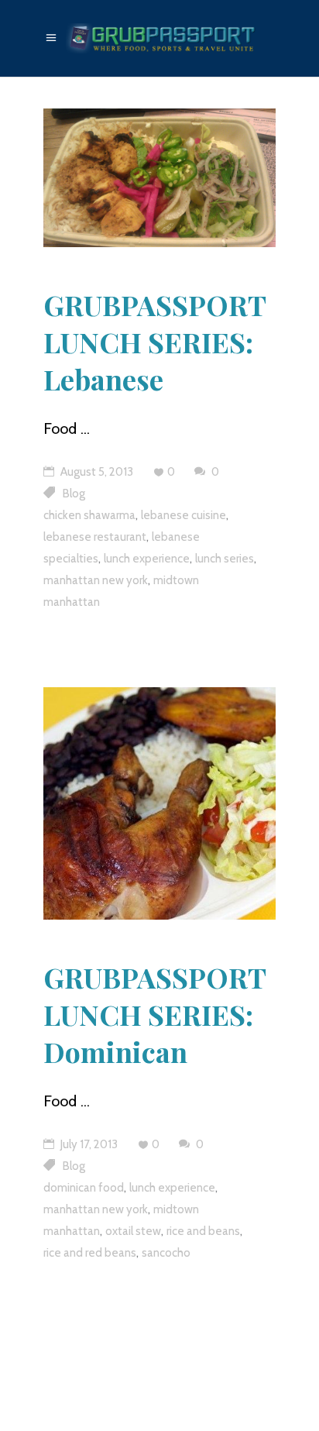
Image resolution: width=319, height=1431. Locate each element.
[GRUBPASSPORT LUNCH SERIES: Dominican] (159, 803)
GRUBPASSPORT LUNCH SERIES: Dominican (154, 1014)
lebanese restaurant (94, 537)
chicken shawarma (89, 515)
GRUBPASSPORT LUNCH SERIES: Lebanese (154, 341)
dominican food (83, 1188)
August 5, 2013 (95, 472)
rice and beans (203, 1231)
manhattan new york (95, 580)
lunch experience (147, 559)
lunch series (224, 559)
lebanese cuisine (183, 515)
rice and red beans (89, 1253)
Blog (74, 494)
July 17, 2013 (88, 1144)
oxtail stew (133, 1231)
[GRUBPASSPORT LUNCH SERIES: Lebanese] (159, 177)
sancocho (166, 1253)
